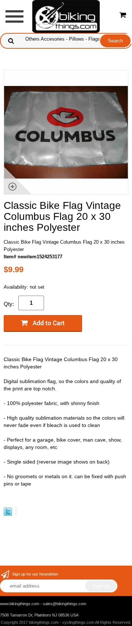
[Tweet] (8, 514)
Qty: (9, 304)
